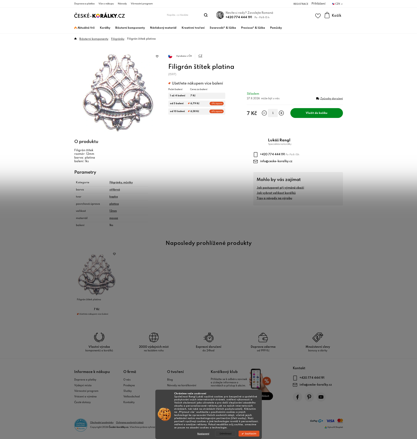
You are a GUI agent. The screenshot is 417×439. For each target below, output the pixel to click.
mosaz (113, 218)
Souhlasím (250, 433)
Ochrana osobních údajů (130, 422)
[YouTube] (321, 397)
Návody (122, 4)
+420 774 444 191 (239, 17)
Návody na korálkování (181, 385)
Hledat (205, 15)
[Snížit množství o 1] (264, 113)
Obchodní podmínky (102, 422)
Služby (127, 391)
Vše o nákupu (106, 4)
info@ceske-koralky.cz (276, 161)
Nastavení (203, 433)
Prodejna (129, 385)
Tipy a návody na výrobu (274, 198)
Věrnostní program (142, 4)
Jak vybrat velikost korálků (276, 193)
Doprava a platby (85, 380)
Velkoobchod (131, 396)
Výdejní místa (83, 385)
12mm (113, 211)
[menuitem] (84, 28)
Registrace (300, 4)
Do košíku (321, 113)
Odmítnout (226, 433)
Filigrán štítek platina (89, 299)
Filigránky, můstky (121, 182)
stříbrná (114, 189)
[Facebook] (297, 397)
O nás (127, 380)
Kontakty (129, 402)
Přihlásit (264, 396)
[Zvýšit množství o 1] (281, 113)
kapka (113, 196)
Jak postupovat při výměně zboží (280, 187)
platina (114, 204)
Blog (170, 380)
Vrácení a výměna (85, 396)
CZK (338, 4)
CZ (200, 56)
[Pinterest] (309, 397)
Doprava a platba (84, 4)
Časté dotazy (82, 402)
